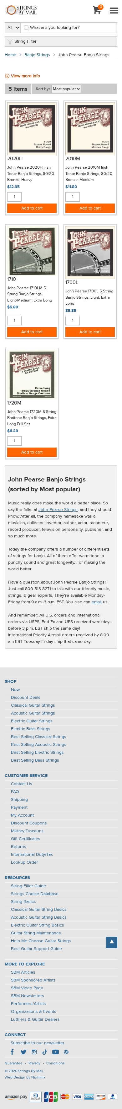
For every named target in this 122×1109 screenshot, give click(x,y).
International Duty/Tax (32, 854)
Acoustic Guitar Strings (33, 713)
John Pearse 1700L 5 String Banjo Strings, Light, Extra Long (89, 297)
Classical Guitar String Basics (39, 909)
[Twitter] (23, 1052)
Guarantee (14, 1063)
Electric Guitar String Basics (37, 925)
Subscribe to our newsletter (37, 1043)
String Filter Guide (28, 886)
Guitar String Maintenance (36, 933)
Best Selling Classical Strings (38, 737)
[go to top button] (111, 942)
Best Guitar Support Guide (36, 949)
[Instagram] (34, 1052)
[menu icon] (113, 11)
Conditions (55, 1063)
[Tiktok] (44, 1052)
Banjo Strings (37, 55)
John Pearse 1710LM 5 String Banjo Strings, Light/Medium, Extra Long (29, 294)
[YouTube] (55, 1052)
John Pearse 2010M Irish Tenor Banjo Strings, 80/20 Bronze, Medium (88, 174)
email (97, 602)
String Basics (23, 902)
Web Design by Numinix (25, 1077)
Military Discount (27, 831)
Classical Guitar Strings (33, 705)
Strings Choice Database (34, 894)
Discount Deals (25, 697)
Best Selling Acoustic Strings (38, 744)
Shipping (19, 799)
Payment (19, 807)
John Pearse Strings (58, 510)
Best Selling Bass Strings (35, 760)
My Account (22, 815)
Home (10, 55)
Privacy (34, 1063)
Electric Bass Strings (30, 729)
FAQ (15, 792)
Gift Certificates (25, 839)
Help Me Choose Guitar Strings (41, 941)
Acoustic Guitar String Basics (39, 917)
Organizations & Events (33, 1011)
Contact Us (21, 784)
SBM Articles (23, 972)
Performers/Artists (28, 1004)
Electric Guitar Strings (32, 721)
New (15, 690)
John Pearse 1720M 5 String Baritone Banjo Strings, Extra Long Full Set (32, 418)
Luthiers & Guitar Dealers (35, 1019)
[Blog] (66, 1052)
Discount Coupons (29, 823)
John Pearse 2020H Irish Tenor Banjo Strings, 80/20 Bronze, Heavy (30, 174)
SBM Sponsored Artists (33, 980)
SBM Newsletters (27, 996)
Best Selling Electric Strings (37, 752)
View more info (25, 76)
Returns (18, 847)
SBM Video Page (27, 988)
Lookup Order (24, 862)
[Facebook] (13, 1052)
